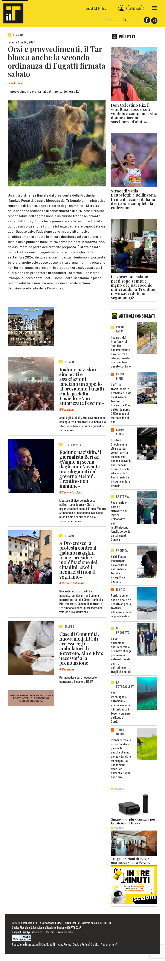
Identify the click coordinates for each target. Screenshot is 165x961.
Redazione (18, 944)
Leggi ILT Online (96, 8)
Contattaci (32, 944)
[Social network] (147, 20)
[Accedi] (121, 8)
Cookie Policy (81, 944)
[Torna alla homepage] (11, 11)
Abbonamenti (109, 944)
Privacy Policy (62, 944)
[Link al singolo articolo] (31, 384)
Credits (94, 944)
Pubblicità (46, 944)
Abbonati (135, 8)
